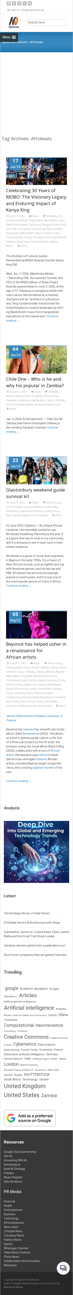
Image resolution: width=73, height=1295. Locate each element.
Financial (9, 1201)
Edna (55, 396)
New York (53, 1069)
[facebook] (9, 5)
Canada (52, 1015)
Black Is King (20, 676)
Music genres (13, 515)
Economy (45, 1049)
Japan (62, 1058)
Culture (8, 1045)
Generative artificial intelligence (24, 1054)
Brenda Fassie (49, 676)
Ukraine (44, 1079)
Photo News (11, 1256)
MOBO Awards (23, 237)
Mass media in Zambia (52, 400)
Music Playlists (13, 1177)
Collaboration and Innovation (22, 1261)
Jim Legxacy (23, 229)
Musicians (40, 1070)
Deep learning (11, 1049)
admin (23, 246)
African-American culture (44, 667)
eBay (55, 506)
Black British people (16, 224)
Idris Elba (11, 229)
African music (53, 502)
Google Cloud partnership (20, 1151)
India (28, 1058)
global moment (44, 767)
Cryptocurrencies (59, 1037)
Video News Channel (17, 1252)
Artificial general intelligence (20, 1001)
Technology (30, 1079)
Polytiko (9, 1173)
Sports (8, 1244)
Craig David (34, 224)
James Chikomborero (17, 688)
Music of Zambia (15, 404)
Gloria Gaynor (53, 684)
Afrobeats (51, 216)
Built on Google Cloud (16, 1283)
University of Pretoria (17, 705)
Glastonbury (12, 511)
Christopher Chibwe (40, 396)
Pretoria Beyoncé (40, 697)
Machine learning (29, 1065)
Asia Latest (11, 1227)
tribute (43, 754)
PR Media (12, 1191)
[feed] (25, 5)
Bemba (10, 396)
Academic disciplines (34, 988)
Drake (27, 684)
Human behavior (13, 1058)
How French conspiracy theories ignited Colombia (35, 954)
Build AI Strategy (14, 1168)
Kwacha (34, 400)
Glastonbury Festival (31, 511)
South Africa (12, 701)
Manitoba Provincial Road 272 (18, 1070)
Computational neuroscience (33, 1025)
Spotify (29, 404)
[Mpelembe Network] (10, 22)
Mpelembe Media (13, 1287)
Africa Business (14, 1222)
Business (9, 1214)
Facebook (11, 400)
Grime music (59, 224)
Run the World (57, 697)
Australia (61, 1008)
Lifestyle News (13, 1231)
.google (11, 988)
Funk (33, 684)
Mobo (23, 233)
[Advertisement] (36, 90)
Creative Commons (47, 680)
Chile (26, 396)
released (28, 729)
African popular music (18, 506)
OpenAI (8, 1074)
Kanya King (38, 229)
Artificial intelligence (29, 1007)
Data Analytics (13, 1181)
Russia (18, 1074)
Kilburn (49, 229)
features (41, 759)
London (58, 229)
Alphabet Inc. (10, 996)
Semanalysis (12, 1164)
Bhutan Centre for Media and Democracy (25, 1015)
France (58, 1049)
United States (50, 701)
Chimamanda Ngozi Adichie (21, 680)
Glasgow (46, 224)
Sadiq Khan (23, 241)
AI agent (54, 988)
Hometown (23, 400)
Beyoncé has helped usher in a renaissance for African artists (36, 650)
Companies (10, 1019)
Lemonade (19, 693)
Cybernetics (24, 1044)
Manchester (12, 233)
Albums (40, 671)
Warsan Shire (36, 705)
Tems (23, 701)
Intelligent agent (40, 1058)
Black (39, 220)
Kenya (9, 693)
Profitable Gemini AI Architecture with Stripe (32, 922)
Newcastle (38, 237)
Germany (52, 1054)
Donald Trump (29, 1049)
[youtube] (30, 5)
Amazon (46, 506)
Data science (46, 1044)
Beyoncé (50, 671)
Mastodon (10, 1265)
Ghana (41, 684)
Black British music (54, 220)
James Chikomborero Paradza (45, 688)
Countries (22, 1031)
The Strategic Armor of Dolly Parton (27, 913)
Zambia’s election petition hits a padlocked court (34, 945)
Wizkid (48, 705)
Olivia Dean (51, 237)
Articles (28, 995)
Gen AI (8, 1156)
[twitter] (14, 5)
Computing (10, 1031)
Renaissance (31, 733)
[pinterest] (19, 5)
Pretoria (26, 697)
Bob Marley (34, 676)
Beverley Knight (27, 220)
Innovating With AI (15, 1160)
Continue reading (18, 585)
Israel (54, 1058)
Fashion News (12, 1239)
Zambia (38, 404)
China (63, 1015)
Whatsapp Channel (16, 1248)
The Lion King (34, 701)
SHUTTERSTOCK (37, 1075)
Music (35, 216)
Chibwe (19, 396)
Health (8, 1205)
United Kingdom (39, 241)
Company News (14, 1235)
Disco (61, 680)
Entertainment (13, 1210)
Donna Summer (14, 684)
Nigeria (25, 515)
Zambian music (52, 404)
